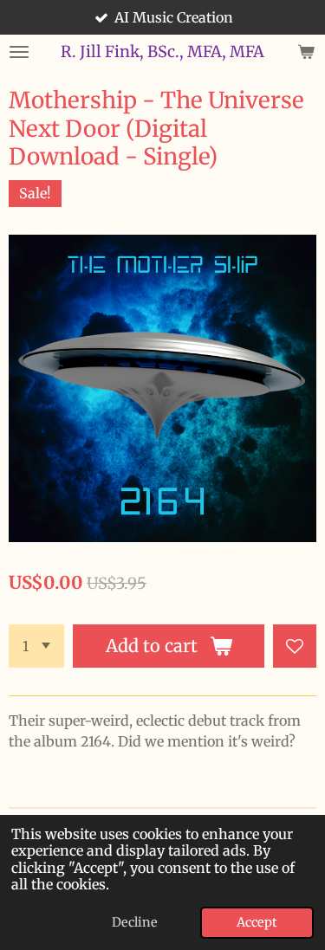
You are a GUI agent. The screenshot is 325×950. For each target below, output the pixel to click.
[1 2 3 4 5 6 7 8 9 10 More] (36, 646)
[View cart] (306, 52)
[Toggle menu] (19, 52)
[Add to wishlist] (294, 646)
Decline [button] (135, 922)
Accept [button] (257, 922)
